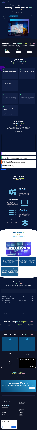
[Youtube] (6, 405)
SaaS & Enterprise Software (9, 258)
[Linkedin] (2, 405)
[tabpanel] (10, 346)
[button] (10, 363)
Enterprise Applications (27, 258)
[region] (9, 424)
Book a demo (14, 16)
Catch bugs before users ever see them (9, 71)
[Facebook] (4, 405)
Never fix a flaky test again (7, 83)
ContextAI (11, 428)
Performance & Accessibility (9, 268)
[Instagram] (8, 405)
